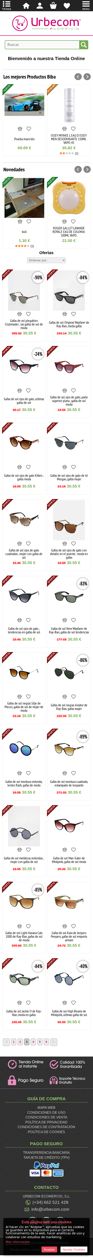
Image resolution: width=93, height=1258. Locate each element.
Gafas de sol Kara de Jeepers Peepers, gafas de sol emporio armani (69, 936)
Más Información (18, 1242)
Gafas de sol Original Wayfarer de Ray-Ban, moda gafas (69, 324)
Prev (78, 76)
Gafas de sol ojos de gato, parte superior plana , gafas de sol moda (69, 401)
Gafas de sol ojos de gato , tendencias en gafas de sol (24, 630)
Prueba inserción (24, 139)
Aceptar (49, 1249)
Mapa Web (46, 1107)
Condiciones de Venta (46, 1117)
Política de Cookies (46, 1132)
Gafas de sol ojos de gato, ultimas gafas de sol (24, 401)
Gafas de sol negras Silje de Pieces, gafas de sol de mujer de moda (24, 707)
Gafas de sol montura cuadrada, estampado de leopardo (69, 783)
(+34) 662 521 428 (50, 1202)
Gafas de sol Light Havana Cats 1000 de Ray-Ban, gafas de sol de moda (23, 936)
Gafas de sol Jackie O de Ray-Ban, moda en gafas (24, 1013)
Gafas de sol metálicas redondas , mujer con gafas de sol (24, 860)
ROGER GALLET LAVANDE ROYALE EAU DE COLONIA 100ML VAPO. (69, 231)
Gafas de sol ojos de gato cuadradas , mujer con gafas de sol (23, 554)
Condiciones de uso (46, 1112)
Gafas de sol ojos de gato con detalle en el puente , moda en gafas (69, 554)
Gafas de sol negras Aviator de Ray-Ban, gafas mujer (69, 707)
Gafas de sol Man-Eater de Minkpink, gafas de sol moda (69, 860)
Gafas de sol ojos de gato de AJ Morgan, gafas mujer (69, 477)
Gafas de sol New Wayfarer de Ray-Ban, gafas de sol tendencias (69, 630)
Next (87, 76)
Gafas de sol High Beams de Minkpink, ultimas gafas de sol (69, 1013)
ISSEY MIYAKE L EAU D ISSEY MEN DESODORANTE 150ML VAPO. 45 (69, 139)
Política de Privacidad (46, 1122)
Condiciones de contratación (46, 1127)
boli (24, 231)
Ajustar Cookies (74, 1249)
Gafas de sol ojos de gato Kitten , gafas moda (24, 477)
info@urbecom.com (50, 1209)
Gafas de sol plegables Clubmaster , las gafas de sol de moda (24, 324)
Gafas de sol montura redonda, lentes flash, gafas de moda (23, 783)
